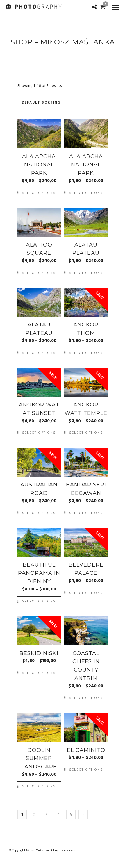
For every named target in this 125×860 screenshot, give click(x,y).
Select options (39, 193)
